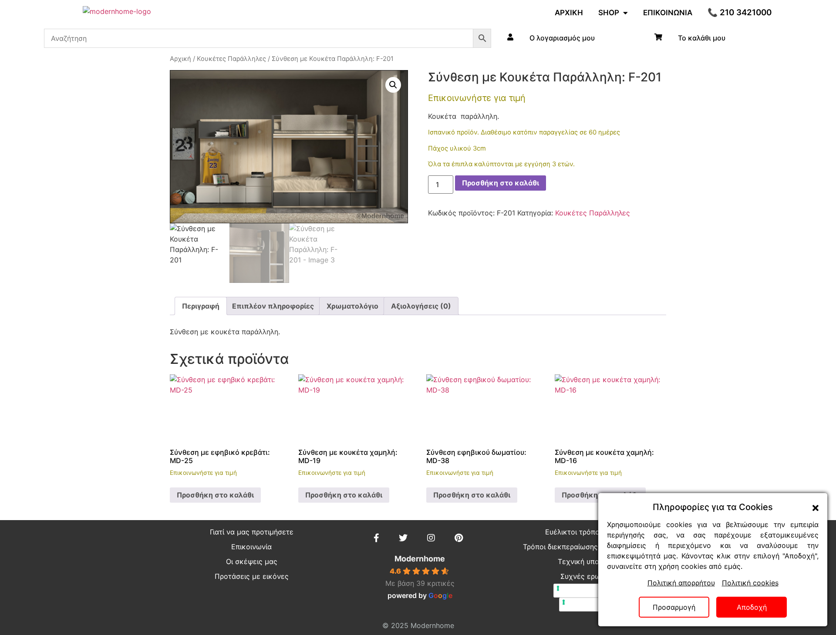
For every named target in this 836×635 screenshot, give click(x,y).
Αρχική (180, 59)
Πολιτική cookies (750, 582)
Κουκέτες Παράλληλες (231, 59)
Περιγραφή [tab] (200, 306)
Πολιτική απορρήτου (681, 582)
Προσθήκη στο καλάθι (500, 182)
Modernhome (419, 558)
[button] (393, 85)
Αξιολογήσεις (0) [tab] (421, 306)
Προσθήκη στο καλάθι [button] (215, 495)
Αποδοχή (752, 607)
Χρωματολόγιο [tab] (352, 306)
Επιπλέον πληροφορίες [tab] (273, 306)
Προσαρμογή (674, 607)
